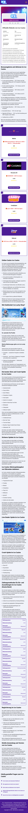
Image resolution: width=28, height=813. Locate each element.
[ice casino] (4, 2)
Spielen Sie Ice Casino (14, 20)
